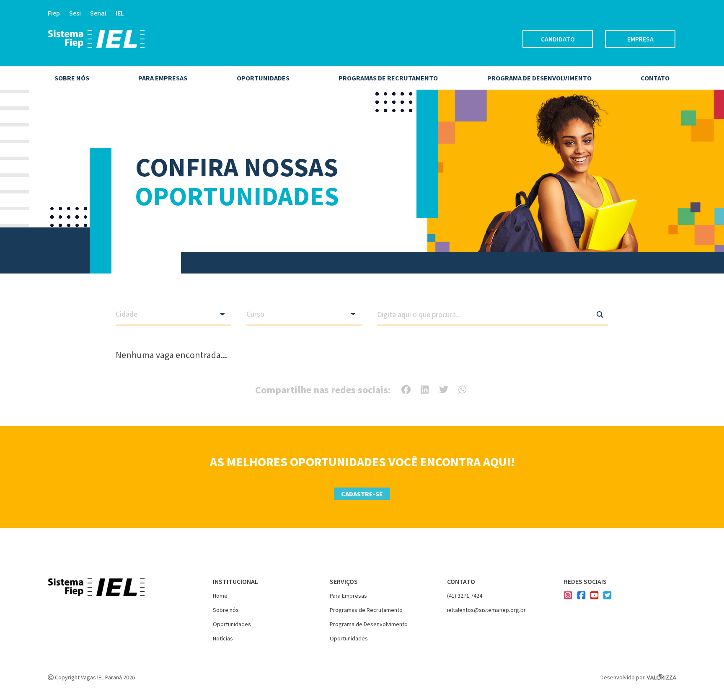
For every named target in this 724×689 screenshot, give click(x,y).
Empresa (640, 39)
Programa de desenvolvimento (539, 78)
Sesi (75, 13)
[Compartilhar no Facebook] (406, 389)
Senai (98, 13)
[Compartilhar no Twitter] (444, 389)
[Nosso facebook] (581, 596)
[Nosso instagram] (568, 596)
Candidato (558, 39)
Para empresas (162, 78)
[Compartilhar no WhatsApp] (462, 389)
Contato (655, 78)
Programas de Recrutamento (388, 78)
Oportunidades (263, 78)
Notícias (223, 638)
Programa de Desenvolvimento (369, 624)
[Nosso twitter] (607, 596)
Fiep (54, 13)
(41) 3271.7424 (464, 595)
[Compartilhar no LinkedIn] (424, 389)
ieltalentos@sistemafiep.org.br (486, 610)
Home (220, 595)
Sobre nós (71, 78)
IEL (120, 13)
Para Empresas (348, 595)
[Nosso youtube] (594, 596)
